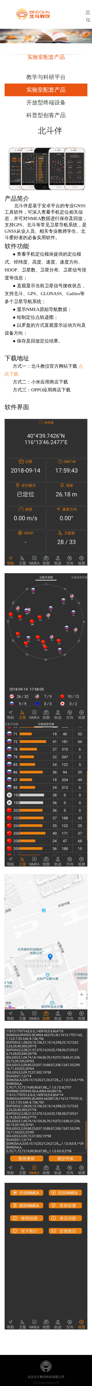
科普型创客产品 (46, 115)
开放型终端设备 (46, 102)
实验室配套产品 (46, 90)
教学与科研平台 (46, 77)
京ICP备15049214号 (46, 1383)
